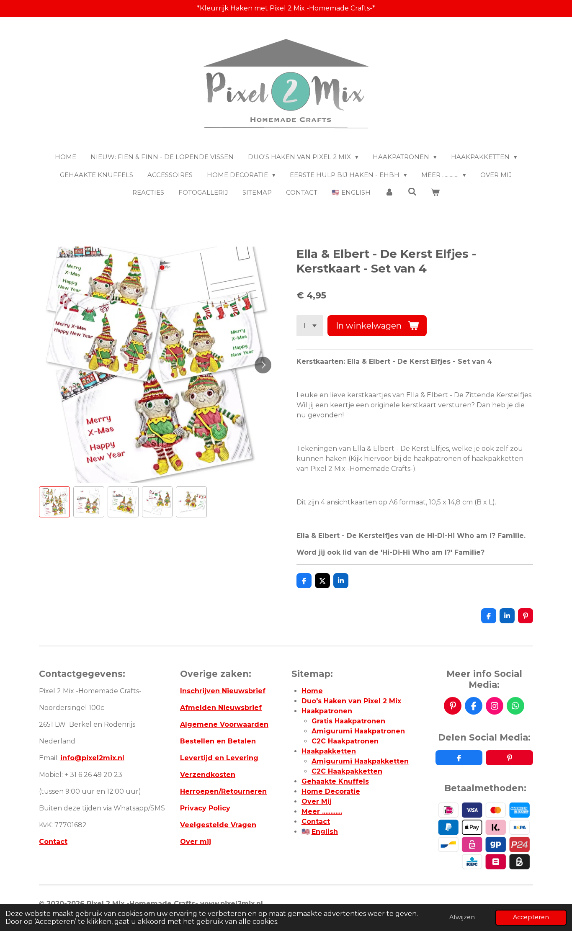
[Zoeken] (412, 192)
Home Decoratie (330, 791)
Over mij (195, 842)
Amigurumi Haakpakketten (360, 761)
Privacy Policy (205, 808)
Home (312, 691)
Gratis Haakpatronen (348, 721)
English (325, 832)
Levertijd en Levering (219, 758)
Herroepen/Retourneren (223, 791)
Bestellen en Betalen (218, 741)
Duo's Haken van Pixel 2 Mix (351, 701)
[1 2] (309, 325)
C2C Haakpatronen (345, 741)
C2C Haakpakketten (347, 771)
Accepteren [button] (531, 917)
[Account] (389, 193)
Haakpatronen (326, 711)
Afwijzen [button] (462, 917)
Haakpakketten (328, 751)
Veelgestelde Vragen (218, 825)
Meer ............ (321, 811)
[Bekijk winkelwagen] (435, 193)
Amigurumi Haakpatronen (358, 731)
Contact (53, 842)
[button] (54, 501)
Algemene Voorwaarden (224, 724)
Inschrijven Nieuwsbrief (222, 691)
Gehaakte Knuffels (335, 781)
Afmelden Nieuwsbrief (221, 708)
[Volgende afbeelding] (263, 365)
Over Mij (316, 801)
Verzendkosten (207, 775)
